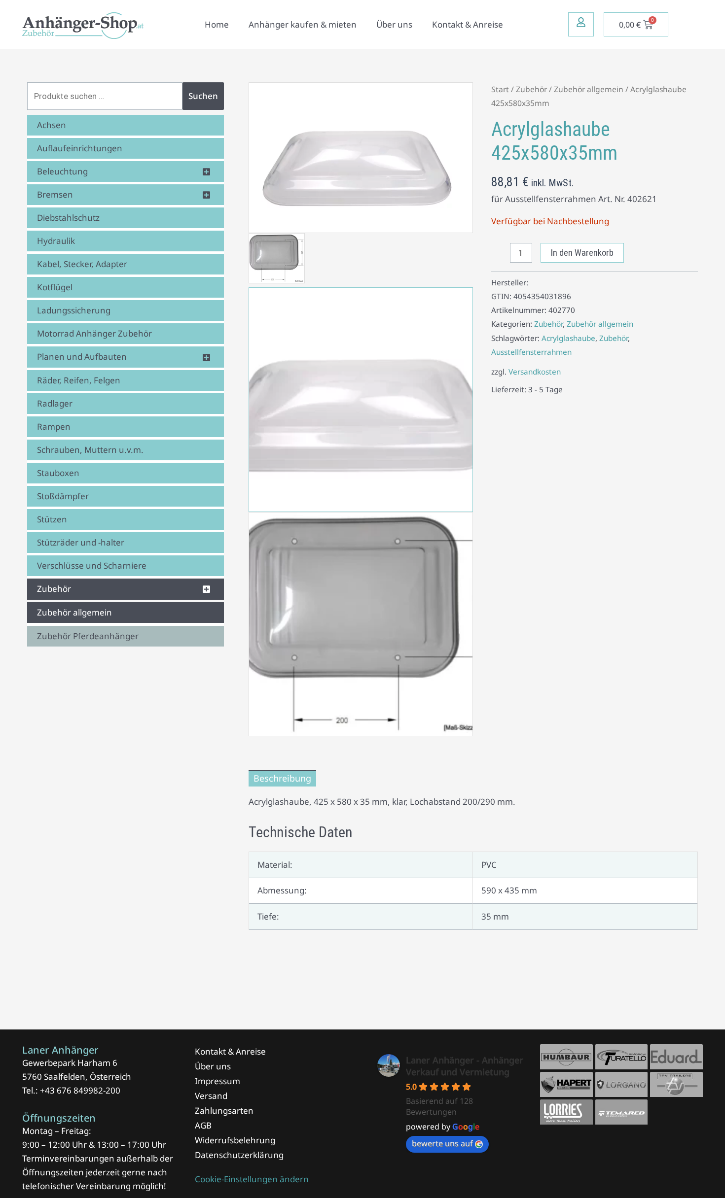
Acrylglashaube (568, 338)
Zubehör (531, 89)
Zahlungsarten (224, 1110)
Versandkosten (534, 372)
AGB (203, 1125)
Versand (211, 1095)
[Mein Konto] (581, 22)
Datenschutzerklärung (239, 1155)
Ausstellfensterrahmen (531, 352)
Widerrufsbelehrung (235, 1140)
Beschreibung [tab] (282, 778)
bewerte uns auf (442, 1143)
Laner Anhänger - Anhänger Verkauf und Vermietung (464, 1066)
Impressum (217, 1081)
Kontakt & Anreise (467, 24)
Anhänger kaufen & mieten (303, 24)
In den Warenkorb (582, 252)
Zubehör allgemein (588, 89)
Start (500, 89)
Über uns (394, 24)
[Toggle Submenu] (206, 171)
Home (217, 24)
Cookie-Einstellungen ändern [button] (252, 1179)
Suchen (203, 96)
